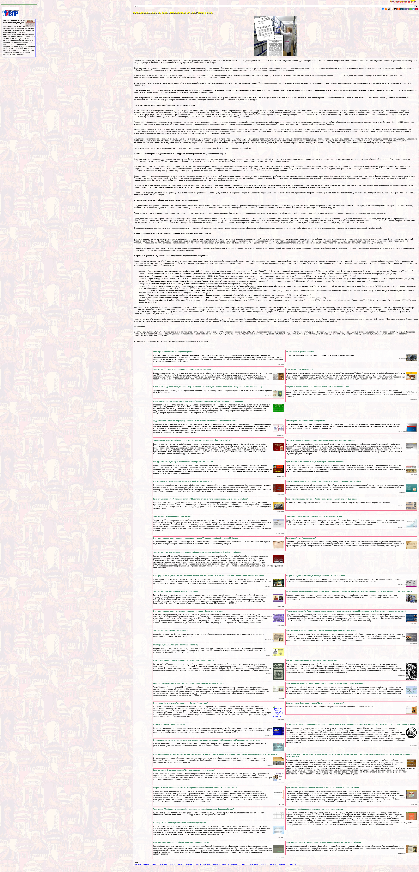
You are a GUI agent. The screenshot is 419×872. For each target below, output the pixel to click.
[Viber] (407, 9)
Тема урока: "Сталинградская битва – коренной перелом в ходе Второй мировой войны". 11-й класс (197, 552)
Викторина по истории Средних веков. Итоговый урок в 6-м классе (182, 481)
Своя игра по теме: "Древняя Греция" (169, 724)
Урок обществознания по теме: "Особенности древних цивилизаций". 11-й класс (321, 499)
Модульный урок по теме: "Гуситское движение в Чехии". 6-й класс (315, 576)
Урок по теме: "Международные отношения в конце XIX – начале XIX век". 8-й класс (322, 788)
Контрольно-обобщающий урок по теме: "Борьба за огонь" (312, 660)
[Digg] (395, 9)
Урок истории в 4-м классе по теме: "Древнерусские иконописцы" (315, 703)
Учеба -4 (163, 864)
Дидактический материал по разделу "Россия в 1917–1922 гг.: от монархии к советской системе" (195, 421)
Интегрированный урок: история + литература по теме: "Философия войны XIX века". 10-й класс (195, 538)
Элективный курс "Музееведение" (301, 538)
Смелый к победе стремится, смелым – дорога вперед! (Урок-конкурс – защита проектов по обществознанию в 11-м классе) (207, 387)
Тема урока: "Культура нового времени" (170, 630)
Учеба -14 (254, 864)
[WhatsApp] (410, 9)
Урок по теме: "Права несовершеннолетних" (172, 516)
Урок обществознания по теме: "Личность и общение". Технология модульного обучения (325, 683)
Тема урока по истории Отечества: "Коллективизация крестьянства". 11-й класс (321, 630)
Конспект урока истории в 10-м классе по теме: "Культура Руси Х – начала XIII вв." (189, 683)
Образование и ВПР (404, 1)
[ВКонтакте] (383, 9)
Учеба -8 (197, 864)
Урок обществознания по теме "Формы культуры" (19, 37)
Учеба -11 (225, 864)
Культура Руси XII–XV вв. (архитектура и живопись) (175, 645)
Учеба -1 (137, 864)
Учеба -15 (263, 864)
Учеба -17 (283, 864)
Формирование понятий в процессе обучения (173, 352)
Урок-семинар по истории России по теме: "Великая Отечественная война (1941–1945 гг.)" (192, 440)
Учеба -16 (273, 864)
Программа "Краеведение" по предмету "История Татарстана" (180, 703)
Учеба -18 (292, 864)
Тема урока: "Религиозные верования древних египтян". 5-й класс (182, 369)
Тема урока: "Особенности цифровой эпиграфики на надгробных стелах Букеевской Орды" (193, 809)
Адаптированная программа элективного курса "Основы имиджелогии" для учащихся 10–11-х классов (198, 401)
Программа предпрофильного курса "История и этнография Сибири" (184, 660)
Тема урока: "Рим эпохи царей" (299, 369)
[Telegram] (413, 9)
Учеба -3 (154, 864)
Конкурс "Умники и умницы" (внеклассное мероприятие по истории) (183, 462)
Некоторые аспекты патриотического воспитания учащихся (179, 823)
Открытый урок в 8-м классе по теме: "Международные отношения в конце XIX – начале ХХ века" (195, 788)
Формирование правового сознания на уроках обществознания (314, 516)
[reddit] (398, 9)
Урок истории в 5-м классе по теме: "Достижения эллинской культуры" (184, 770)
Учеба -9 (206, 864)
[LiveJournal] (401, 9)
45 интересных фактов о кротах (300, 352)
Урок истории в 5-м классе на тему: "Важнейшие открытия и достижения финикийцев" (324, 481)
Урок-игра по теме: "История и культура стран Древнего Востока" (315, 462)
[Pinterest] (416, 9)
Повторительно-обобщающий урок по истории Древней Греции (181, 842)
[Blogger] (392, 9)
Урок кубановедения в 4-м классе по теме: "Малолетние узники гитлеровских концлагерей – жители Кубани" (200, 499)
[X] (389, 9)
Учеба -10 (216, 864)
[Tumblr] (404, 9)
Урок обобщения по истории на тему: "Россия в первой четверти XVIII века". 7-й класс (323, 842)
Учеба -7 (189, 864)
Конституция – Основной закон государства (305, 421)
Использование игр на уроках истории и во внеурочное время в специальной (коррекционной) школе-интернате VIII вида (206, 740)
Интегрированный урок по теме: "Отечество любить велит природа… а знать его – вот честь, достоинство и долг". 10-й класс (208, 576)
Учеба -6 (180, 864)
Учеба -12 (235, 864)
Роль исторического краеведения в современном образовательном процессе (320, 440)
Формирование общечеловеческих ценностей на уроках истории (314, 809)
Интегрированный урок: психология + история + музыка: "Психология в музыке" (188, 611)
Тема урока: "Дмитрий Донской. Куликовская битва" (176, 591)
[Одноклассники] (386, 9)
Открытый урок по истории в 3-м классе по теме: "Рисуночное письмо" (317, 387)
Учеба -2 (146, 864)
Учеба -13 (244, 864)
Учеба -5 (172, 864)
